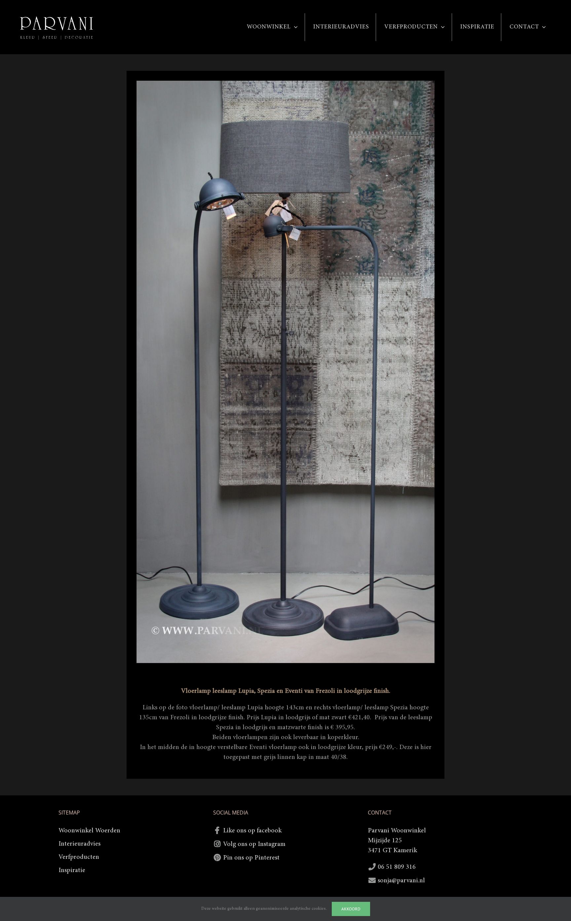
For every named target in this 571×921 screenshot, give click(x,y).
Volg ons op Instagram (254, 844)
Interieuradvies (79, 844)
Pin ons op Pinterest (251, 858)
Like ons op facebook (252, 830)
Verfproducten (78, 857)
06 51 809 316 (397, 867)
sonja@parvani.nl (401, 880)
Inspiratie (71, 870)
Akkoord (351, 909)
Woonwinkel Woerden (89, 830)
